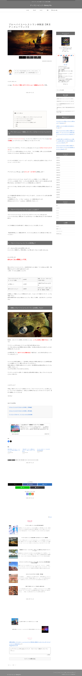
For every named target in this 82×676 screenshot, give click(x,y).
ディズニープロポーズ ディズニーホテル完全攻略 (20, 414)
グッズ (59, 672)
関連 (16, 126)
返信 (49, 654)
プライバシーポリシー (71, 672)
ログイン (57, 226)
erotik (58, 127)
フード (62, 672)
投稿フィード (58, 228)
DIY (65, 672)
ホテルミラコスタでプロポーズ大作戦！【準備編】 (20, 407)
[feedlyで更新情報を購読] (30, 494)
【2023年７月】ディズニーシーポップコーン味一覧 (64, 98)
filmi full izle (62, 123)
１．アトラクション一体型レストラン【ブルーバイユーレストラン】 (28, 117)
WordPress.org (58, 233)
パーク (55, 672)
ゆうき (65, 64)
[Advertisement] (30, 17)
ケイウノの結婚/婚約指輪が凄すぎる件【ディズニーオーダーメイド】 (65, 104)
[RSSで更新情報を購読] (32, 494)
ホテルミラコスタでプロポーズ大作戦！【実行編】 (20, 410)
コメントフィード (59, 231)
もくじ (17, 113)
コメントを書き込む (30, 658)
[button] (30, 57)
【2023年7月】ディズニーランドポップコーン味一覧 (65, 101)
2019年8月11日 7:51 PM (13, 645)
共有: (17, 124)
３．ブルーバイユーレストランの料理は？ (23, 120)
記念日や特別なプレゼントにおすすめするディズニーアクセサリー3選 (65, 112)
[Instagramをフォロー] (27, 494)
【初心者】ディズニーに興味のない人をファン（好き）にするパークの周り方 (28, 450)
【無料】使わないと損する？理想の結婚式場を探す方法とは (65, 108)
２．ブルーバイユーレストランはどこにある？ (24, 118)
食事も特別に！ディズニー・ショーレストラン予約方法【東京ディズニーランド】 (14, 450)
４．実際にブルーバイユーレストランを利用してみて (25, 122)
